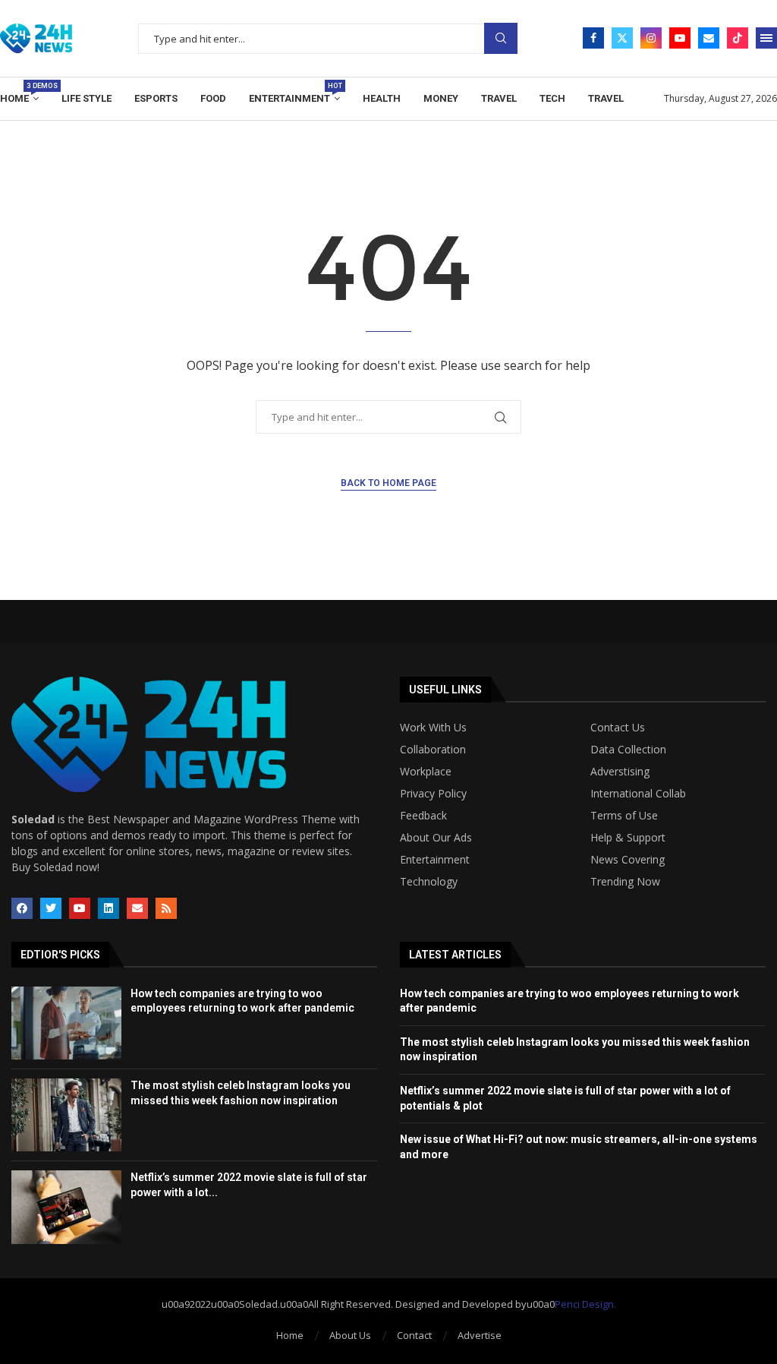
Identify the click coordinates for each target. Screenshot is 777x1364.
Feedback (423, 815)
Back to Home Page (388, 483)
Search (500, 38)
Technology (429, 881)
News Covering (627, 859)
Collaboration (433, 749)
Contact (414, 1335)
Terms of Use (624, 815)
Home (19, 93)
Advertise (480, 1335)
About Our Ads (436, 837)
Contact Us (617, 727)
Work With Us (433, 727)
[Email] (708, 38)
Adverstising (620, 771)
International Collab (638, 793)
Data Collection (628, 749)
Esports (156, 98)
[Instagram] (651, 38)
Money (440, 98)
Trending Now (625, 881)
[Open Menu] (766, 38)
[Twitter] (622, 38)
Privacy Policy (433, 793)
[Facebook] (593, 38)
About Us (350, 1335)
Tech (552, 98)
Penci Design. (585, 1304)
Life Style (86, 98)
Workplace (425, 771)
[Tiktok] (737, 38)
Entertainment (294, 93)
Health (382, 98)
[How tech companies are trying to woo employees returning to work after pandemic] (66, 1023)
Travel (499, 98)
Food (213, 98)
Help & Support (627, 837)
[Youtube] (679, 38)
